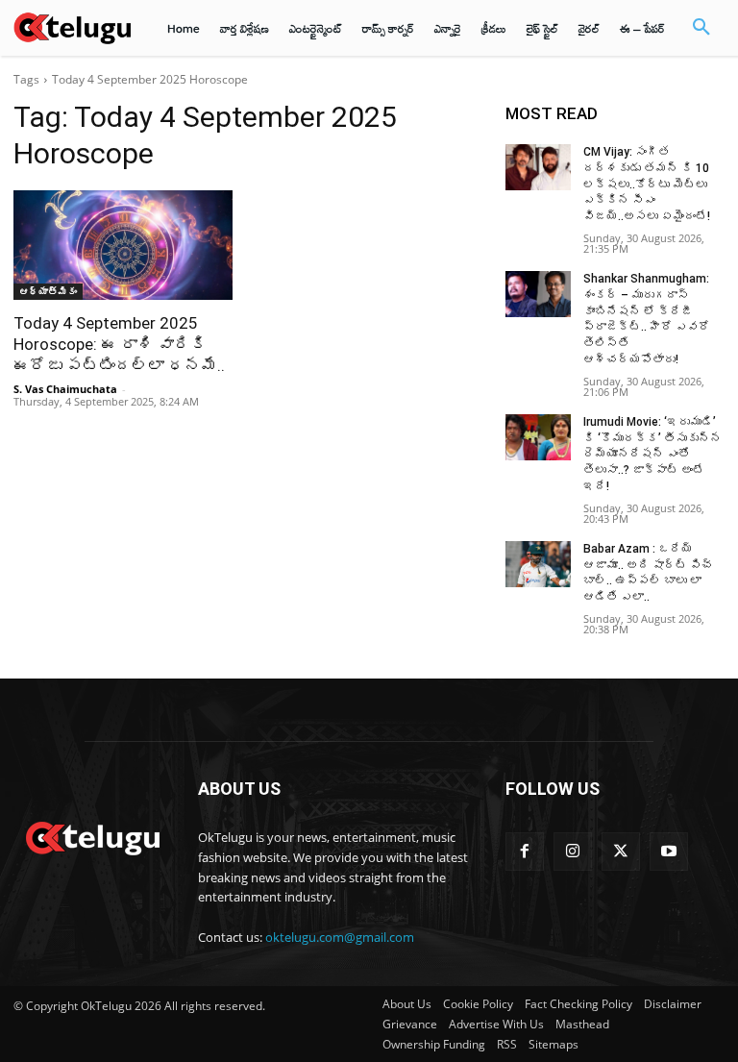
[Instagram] (573, 851)
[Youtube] (669, 851)
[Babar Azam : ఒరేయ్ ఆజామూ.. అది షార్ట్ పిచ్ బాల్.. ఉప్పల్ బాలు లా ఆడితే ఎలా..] (538, 564)
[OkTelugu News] (92, 836)
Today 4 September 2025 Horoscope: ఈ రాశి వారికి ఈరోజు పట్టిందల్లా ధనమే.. (119, 344)
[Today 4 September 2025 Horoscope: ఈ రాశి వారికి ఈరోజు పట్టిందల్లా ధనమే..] (123, 245)
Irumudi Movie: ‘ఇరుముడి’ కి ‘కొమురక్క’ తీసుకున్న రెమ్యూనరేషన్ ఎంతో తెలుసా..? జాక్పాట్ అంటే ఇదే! (652, 454)
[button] (701, 28)
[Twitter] (621, 851)
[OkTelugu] (72, 27)
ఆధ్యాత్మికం (48, 291)
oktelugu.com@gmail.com (339, 937)
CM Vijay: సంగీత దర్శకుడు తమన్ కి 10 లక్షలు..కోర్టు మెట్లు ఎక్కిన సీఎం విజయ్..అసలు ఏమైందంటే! (646, 184)
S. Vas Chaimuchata (65, 389)
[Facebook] (524, 851)
